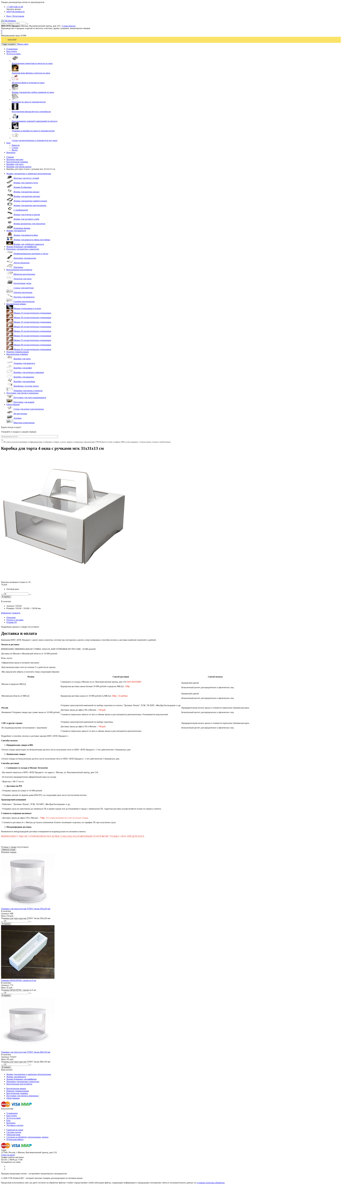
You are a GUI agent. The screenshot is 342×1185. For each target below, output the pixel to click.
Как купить (11, 1115)
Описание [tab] (11, 617)
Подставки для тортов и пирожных (22, 393)
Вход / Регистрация (15, 16)
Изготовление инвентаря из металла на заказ (32, 63)
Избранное (6, 613)
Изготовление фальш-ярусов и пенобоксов (31, 111)
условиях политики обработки (211, 1183)
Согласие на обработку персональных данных (27, 1137)
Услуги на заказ (13, 1118)
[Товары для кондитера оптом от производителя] (8, 21)
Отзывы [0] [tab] (11, 622)
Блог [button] (8, 143)
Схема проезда (68, 26)
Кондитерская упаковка (17, 162)
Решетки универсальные (17, 352)
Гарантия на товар (14, 1130)
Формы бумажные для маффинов (21, 246)
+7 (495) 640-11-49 (14, 7)
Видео (15, 150)
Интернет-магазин (14, 159)
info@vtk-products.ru (15, 11)
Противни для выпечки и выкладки (22, 249)
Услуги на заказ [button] (13, 54)
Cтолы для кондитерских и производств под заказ (34, 140)
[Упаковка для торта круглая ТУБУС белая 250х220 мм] (28, 906)
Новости (16, 145)
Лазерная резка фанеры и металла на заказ (31, 73)
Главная (10, 157)
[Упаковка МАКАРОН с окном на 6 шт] (28, 978)
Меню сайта (22, 44)
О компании (12, 1113)
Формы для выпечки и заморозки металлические (28, 173)
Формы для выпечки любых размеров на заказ (33, 92)
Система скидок (13, 1132)
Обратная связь (13, 1134)
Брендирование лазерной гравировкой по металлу (35, 121)
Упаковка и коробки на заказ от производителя (33, 131)
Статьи (15, 147)
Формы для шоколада (16, 230)
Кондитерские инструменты (19, 269)
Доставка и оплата (14, 1125)
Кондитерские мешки (16, 304)
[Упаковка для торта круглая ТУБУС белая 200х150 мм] (28, 1050)
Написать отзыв (8, 850)
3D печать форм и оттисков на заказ (28, 82)
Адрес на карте (8, 1155)
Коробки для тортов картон (18, 166)
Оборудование (13, 404)
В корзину (6, 597)
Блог (8, 1120)
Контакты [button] (10, 152)
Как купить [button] (11, 51)
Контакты (10, 1123)
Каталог (12, 40)
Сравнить (15, 613)
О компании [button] (12, 49)
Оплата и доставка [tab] (14, 620)
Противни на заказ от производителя (29, 102)
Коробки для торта (14, 164)
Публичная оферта (14, 1139)
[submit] (2, 439)
